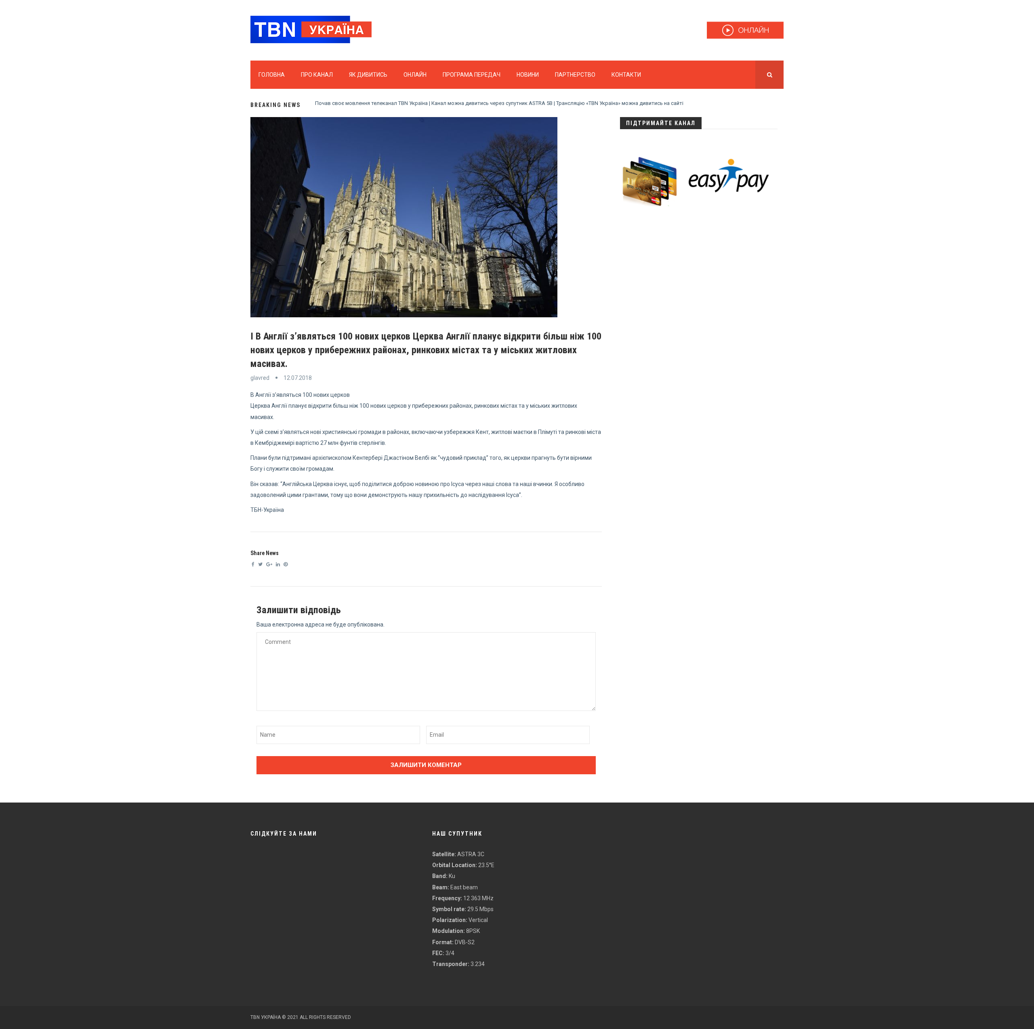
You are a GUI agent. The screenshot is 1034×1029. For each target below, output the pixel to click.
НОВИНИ (528, 74)
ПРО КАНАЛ (317, 74)
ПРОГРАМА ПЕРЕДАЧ (471, 74)
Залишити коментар (426, 765)
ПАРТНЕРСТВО (575, 74)
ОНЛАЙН (415, 74)
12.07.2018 (298, 378)
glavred (259, 378)
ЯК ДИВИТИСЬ (368, 74)
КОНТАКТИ (626, 74)
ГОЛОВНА (271, 74)
